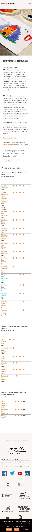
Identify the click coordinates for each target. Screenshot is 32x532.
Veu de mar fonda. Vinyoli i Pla (4, 411)
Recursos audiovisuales (10, 138)
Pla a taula (4, 310)
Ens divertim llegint (3, 341)
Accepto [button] (9, 529)
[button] (29, 3)
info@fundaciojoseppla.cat (11, 144)
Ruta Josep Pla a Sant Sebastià (4, 236)
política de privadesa (23, 466)
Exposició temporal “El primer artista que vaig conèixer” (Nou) (4, 198)
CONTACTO (25, 441)
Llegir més (25, 529)
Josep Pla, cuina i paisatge (4, 303)
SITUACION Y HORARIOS (12, 441)
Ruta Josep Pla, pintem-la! (4, 268)
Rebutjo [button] (16, 529)
